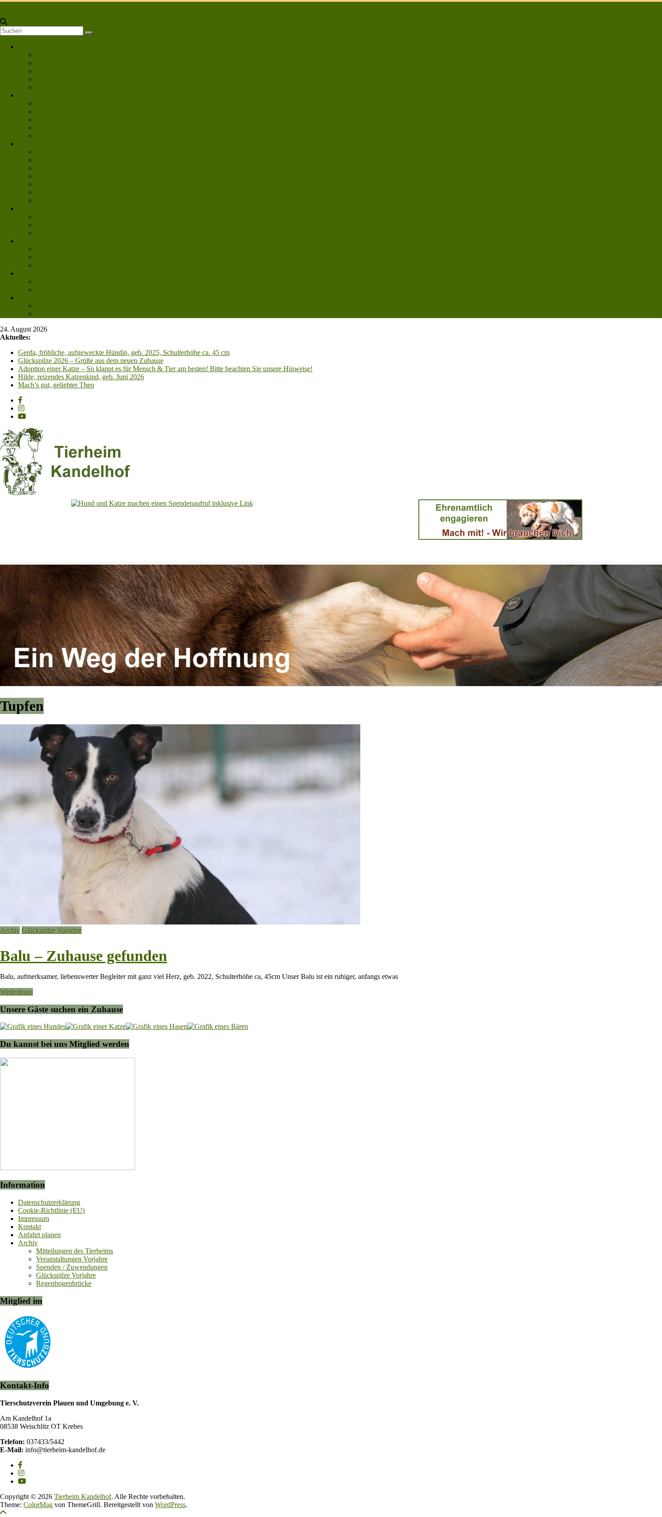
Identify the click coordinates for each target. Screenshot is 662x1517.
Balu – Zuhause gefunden (83, 955)
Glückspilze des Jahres (68, 249)
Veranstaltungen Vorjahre (72, 1259)
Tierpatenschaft (57, 168)
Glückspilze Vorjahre (52, 930)
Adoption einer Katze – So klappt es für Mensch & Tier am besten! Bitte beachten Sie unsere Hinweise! (165, 369)
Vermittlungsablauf (63, 71)
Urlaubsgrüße (55, 257)
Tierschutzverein (59, 63)
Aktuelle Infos (56, 216)
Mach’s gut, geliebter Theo (56, 385)
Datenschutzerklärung (49, 1202)
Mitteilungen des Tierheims (74, 1251)
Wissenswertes (56, 233)
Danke (45, 152)
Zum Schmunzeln (61, 289)
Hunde (45, 103)
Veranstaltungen (59, 225)
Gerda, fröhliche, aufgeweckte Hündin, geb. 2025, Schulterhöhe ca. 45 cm (124, 352)
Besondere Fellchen (64, 119)
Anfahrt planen (57, 314)
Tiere (25, 95)
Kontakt (29, 297)
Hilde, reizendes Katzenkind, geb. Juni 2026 (81, 377)
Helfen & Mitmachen (48, 144)
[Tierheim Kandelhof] (4, 5)
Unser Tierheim (58, 54)
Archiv (10, 930)
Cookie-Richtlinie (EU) (51, 1210)
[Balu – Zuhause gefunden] (180, 922)
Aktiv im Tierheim (62, 184)
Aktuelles (31, 208)
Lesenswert (34, 273)
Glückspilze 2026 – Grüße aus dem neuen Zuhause (90, 360)
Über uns (31, 46)
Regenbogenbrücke (63, 265)
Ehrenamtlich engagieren (71, 192)
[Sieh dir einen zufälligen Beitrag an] (3, 14)
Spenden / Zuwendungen (72, 1267)
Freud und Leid (40, 241)
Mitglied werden (59, 87)
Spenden (48, 160)
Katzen (46, 111)
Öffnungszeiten (58, 79)
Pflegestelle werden (63, 176)
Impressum (33, 1218)
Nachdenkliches (59, 281)
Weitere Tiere (55, 127)
